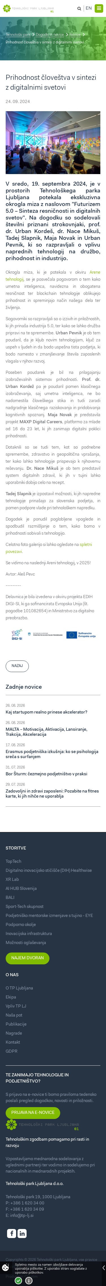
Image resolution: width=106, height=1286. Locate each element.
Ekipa (11, 997)
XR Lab (12, 880)
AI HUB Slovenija (21, 889)
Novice (75, 35)
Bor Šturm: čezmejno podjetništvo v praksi (46, 774)
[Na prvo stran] (28, 8)
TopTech (13, 862)
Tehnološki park (18, 35)
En (89, 8)
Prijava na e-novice (33, 1113)
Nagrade (14, 1034)
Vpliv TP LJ (16, 1006)
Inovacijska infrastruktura (29, 934)
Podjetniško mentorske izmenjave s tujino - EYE (49, 916)
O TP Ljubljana (19, 988)
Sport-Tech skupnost (25, 907)
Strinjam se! (18, 1280)
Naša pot (14, 1015)
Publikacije (16, 1024)
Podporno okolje (21, 925)
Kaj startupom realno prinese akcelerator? (46, 712)
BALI (10, 898)
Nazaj (17, 666)
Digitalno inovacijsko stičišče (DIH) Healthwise (49, 871)
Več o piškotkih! (29, 1280)
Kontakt (13, 1043)
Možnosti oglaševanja (26, 943)
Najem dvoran (27, 958)
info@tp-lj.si (22, 1216)
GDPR (12, 1052)
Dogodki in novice (50, 35)
